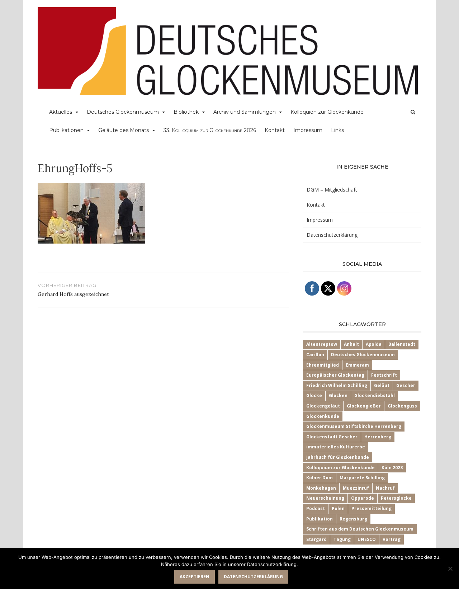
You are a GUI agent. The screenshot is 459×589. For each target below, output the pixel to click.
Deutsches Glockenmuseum (123, 112)
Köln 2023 (392, 468)
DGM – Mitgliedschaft (332, 189)
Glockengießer (364, 406)
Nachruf (385, 488)
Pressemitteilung (371, 508)
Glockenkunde (322, 416)
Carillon (315, 355)
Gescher (405, 385)
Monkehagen (321, 488)
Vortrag (392, 539)
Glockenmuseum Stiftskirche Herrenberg (353, 426)
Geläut (381, 385)
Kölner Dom (319, 478)
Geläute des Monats (123, 130)
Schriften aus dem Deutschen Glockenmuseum (359, 529)
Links (337, 130)
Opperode (362, 498)
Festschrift (384, 375)
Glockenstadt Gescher (332, 437)
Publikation (319, 519)
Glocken (338, 395)
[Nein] (450, 568)
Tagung (342, 539)
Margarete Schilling (362, 478)
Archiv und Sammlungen (244, 112)
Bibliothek (186, 112)
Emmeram (357, 365)
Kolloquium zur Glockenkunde (340, 468)
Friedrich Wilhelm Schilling (336, 385)
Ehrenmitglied (322, 365)
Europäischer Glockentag (335, 375)
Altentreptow (321, 344)
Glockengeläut (323, 406)
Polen (338, 508)
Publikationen (66, 130)
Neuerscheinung (325, 498)
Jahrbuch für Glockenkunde (337, 457)
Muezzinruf (356, 488)
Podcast (315, 508)
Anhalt (351, 344)
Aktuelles (60, 112)
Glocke (314, 395)
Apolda (374, 344)
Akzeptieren (194, 577)
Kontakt (275, 130)
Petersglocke (396, 498)
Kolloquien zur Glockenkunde (327, 112)
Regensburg (353, 519)
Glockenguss (402, 406)
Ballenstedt (401, 344)
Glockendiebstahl (374, 395)
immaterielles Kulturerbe (335, 447)
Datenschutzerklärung (332, 234)
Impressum (307, 130)
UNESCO (367, 539)
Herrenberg (377, 437)
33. (210, 130)
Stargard (316, 539)
